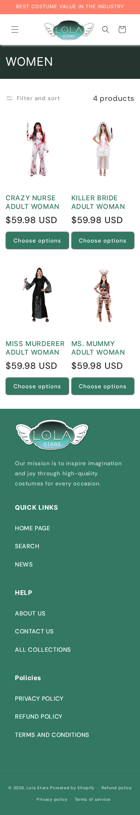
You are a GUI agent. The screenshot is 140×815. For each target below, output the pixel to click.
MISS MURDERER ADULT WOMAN (35, 348)
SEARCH (27, 546)
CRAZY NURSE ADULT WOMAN (32, 202)
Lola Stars (38, 787)
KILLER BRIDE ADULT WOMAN (98, 202)
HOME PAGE (32, 528)
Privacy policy (52, 799)
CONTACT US (34, 631)
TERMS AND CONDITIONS (52, 735)
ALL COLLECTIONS (43, 650)
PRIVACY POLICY (39, 699)
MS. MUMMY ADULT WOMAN (98, 348)
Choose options (37, 240)
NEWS (23, 564)
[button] (15, 29)
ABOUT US (30, 613)
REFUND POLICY (39, 716)
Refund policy (117, 787)
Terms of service (93, 799)
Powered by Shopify (72, 787)
